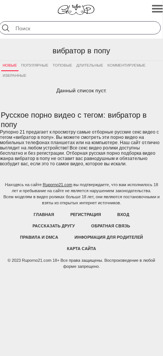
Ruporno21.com (57, 184)
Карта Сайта (81, 248)
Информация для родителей (109, 237)
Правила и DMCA (39, 237)
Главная (44, 214)
